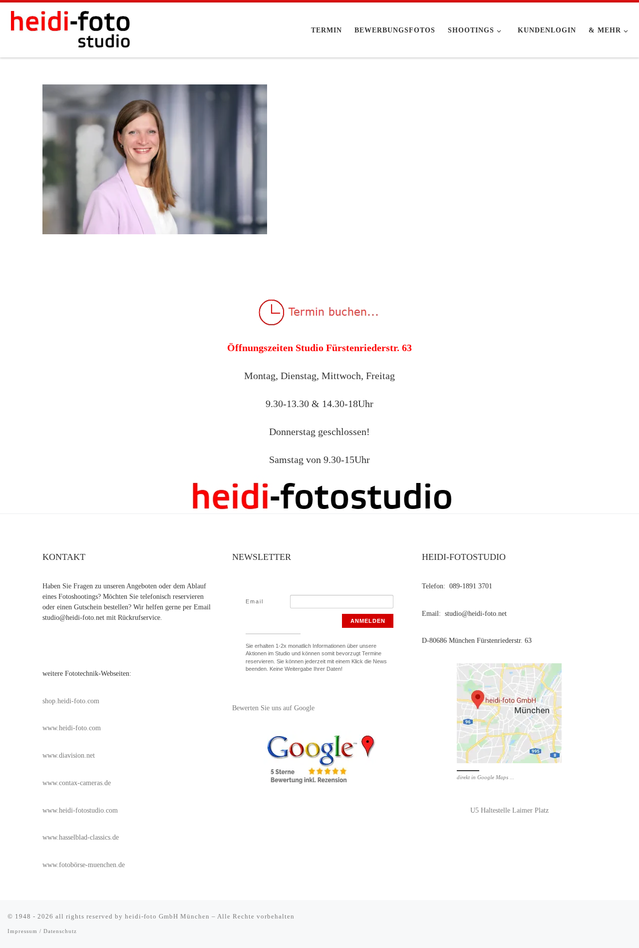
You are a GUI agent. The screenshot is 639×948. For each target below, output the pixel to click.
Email (255, 601)
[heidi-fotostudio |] (69, 27)
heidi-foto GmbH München (168, 916)
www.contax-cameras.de (76, 783)
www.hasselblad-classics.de (80, 837)
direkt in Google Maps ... (485, 777)
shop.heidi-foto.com (70, 701)
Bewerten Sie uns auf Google (273, 708)
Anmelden (367, 621)
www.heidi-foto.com (71, 728)
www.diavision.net (68, 755)
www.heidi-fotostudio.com (80, 810)
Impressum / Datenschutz (42, 931)
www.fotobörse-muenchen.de (83, 865)
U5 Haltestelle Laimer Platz (509, 810)
